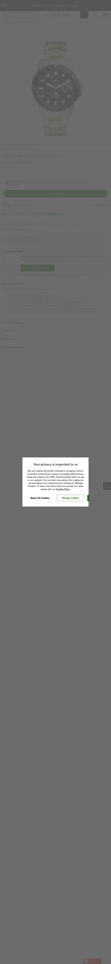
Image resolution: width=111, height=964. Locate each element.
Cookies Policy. (63, 489)
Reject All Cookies (40, 498)
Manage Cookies (70, 498)
